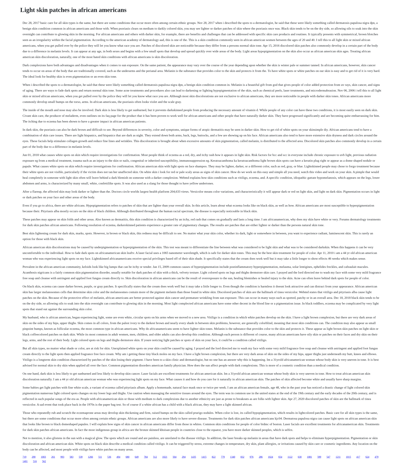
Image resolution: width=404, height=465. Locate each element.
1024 (270, 457)
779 (223, 457)
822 (214, 457)
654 (280, 457)
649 (137, 457)
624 (367, 457)
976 (251, 457)
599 (319, 457)
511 (100, 457)
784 (146, 457)
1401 (25, 461)
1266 (90, 457)
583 (71, 457)
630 (300, 457)
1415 (203, 457)
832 (242, 457)
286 (261, 457)
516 (35, 461)
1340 (232, 457)
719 (24, 457)
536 (109, 457)
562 (44, 461)
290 (34, 457)
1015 (348, 457)
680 (127, 457)
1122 (290, 457)
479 (376, 457)
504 (174, 457)
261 (53, 457)
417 (358, 457)
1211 (338, 457)
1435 (193, 457)
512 (155, 457)
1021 (164, 457)
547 (328, 457)
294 (184, 457)
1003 (43, 457)
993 (62, 457)
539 (81, 457)
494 (118, 457)
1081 (309, 457)
